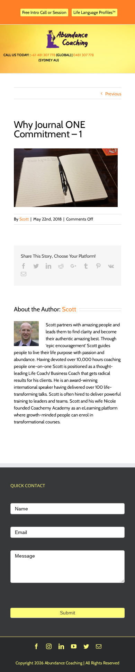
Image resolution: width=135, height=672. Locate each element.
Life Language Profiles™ (94, 12)
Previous (113, 93)
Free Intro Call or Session (44, 12)
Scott (24, 219)
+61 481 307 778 (43, 55)
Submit (67, 612)
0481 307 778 (83, 55)
